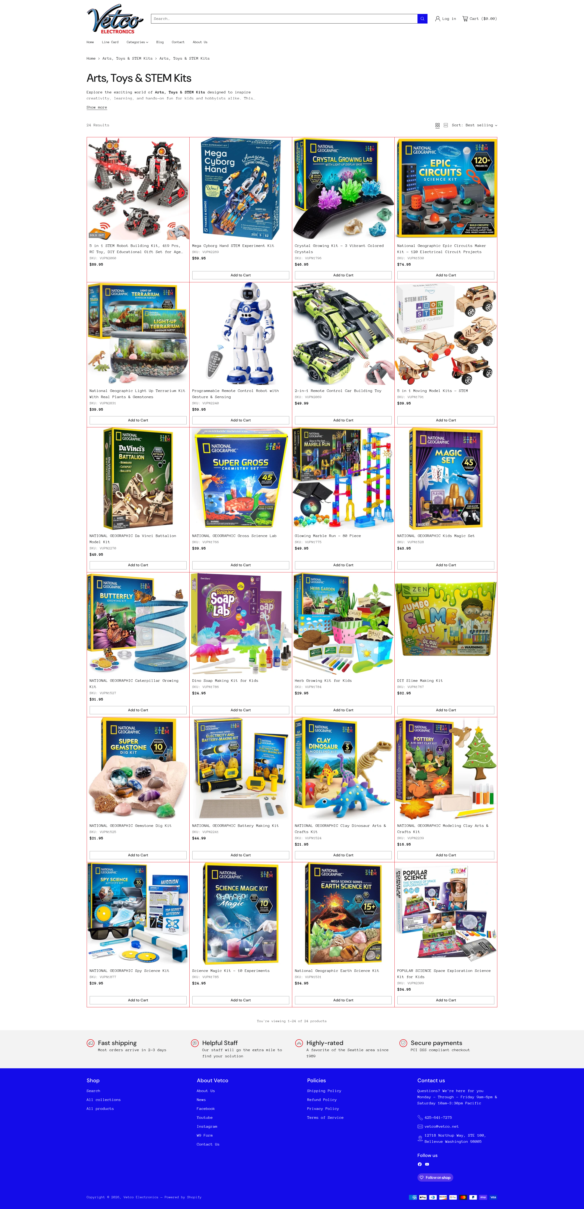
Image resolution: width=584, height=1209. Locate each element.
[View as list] (445, 125)
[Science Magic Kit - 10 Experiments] (241, 913)
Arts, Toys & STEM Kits (128, 58)
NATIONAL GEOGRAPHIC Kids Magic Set (436, 536)
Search (93, 1091)
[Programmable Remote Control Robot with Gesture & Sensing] (241, 333)
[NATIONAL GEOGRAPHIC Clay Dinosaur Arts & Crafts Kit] (343, 768)
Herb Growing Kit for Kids (323, 680)
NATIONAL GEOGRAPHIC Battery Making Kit (235, 825)
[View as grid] (437, 125)
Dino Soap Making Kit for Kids (225, 680)
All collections (104, 1100)
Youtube (205, 1117)
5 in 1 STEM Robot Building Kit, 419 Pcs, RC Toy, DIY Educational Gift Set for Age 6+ (135, 251)
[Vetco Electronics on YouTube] (427, 1165)
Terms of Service (325, 1117)
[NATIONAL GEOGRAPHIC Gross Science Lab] (241, 478)
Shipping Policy (324, 1091)
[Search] (422, 19)
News (201, 1100)
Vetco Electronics (141, 1197)
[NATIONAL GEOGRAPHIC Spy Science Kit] (138, 913)
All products (100, 1108)
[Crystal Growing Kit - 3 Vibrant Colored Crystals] (343, 188)
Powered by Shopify (183, 1197)
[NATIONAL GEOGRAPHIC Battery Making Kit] (241, 768)
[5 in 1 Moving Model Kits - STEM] (446, 333)
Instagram (207, 1126)
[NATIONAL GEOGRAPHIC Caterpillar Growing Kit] (138, 623)
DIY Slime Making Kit (420, 680)
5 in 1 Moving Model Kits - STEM (432, 391)
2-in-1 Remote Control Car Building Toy (338, 391)
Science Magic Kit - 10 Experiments (231, 970)
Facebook (206, 1108)
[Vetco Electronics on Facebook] (419, 1165)
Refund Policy (322, 1100)
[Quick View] (183, 143)
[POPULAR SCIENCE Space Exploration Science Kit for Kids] (446, 913)
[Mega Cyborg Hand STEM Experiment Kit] (241, 188)
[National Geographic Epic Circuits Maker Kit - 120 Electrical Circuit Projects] (446, 188)
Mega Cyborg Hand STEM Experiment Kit (233, 245)
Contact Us (208, 1144)
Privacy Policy (323, 1108)
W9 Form (205, 1135)
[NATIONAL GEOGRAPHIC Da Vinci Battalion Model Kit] (138, 478)
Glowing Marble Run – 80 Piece (328, 536)
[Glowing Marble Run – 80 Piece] (343, 478)
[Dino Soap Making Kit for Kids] (241, 623)
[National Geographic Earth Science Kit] (343, 913)
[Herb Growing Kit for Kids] (343, 623)
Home (91, 58)
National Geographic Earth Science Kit (337, 970)
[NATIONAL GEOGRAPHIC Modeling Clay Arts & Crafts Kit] (446, 768)
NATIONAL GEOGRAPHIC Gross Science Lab (234, 536)
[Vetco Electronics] (115, 19)
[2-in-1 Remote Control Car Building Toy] (343, 333)
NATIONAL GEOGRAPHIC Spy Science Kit (129, 970)
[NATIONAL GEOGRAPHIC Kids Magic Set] (446, 478)
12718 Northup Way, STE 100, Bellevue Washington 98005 (455, 1138)
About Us (206, 1091)
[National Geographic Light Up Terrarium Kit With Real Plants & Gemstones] (138, 333)
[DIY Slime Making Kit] (446, 623)
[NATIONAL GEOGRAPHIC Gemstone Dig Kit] (138, 768)
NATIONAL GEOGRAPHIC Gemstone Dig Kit (131, 825)
